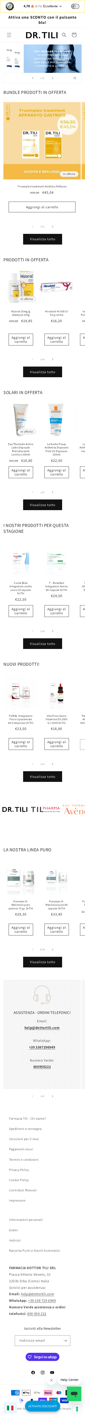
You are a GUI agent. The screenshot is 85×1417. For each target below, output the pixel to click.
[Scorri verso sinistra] (33, 227)
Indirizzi (15, 1240)
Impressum (17, 1200)
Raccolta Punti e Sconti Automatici (34, 1250)
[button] (9, 35)
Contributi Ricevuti (22, 1190)
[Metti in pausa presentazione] (77, 78)
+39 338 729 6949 (42, 1300)
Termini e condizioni (24, 1160)
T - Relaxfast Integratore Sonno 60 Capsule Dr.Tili (56, 586)
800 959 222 (36, 1313)
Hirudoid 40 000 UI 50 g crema (56, 312)
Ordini (13, 1230)
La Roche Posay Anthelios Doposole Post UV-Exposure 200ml (56, 449)
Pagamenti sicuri (21, 1149)
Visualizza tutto (42, 239)
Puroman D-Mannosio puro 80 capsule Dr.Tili (56, 905)
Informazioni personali (26, 1220)
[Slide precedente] (33, 78)
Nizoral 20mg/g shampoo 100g (20, 312)
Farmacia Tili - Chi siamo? (27, 1118)
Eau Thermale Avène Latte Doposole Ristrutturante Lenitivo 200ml (20, 449)
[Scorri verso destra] (53, 227)
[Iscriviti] (65, 1340)
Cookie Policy (19, 1180)
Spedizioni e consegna (25, 1129)
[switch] (75, 6)
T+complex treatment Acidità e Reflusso (42, 186)
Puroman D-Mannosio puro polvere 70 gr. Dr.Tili (21, 905)
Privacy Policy (19, 1170)
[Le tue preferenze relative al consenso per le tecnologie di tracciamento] (77, 1409)
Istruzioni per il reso (24, 1139)
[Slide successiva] (53, 78)
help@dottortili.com (37, 1294)
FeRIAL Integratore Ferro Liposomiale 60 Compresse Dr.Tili (20, 719)
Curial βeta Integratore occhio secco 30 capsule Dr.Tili (21, 588)
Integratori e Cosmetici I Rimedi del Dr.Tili (15, 831)
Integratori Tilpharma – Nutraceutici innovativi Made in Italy (45, 831)
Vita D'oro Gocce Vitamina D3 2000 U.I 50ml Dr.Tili (56, 719)
